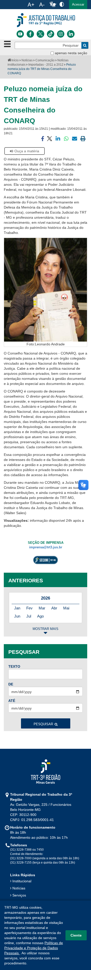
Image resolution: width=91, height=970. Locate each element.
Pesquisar (43, 724)
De (10, 684)
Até (11, 701)
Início (15, 60)
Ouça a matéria (26, 151)
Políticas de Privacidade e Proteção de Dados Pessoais (33, 948)
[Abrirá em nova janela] (20, 34)
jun (17, 616)
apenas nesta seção (71, 53)
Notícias (27, 60)
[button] (78, 4)
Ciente (76, 935)
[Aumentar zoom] (31, 4)
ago (40, 616)
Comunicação (45, 60)
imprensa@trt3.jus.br (45, 547)
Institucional (21, 881)
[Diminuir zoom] (42, 4)
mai (66, 608)
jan (17, 608)
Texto (14, 666)
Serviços (19, 895)
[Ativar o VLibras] (53, 4)
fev (29, 608)
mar (42, 608)
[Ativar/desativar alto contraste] (61, 4)
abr (54, 608)
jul (28, 616)
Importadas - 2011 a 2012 (45, 64)
